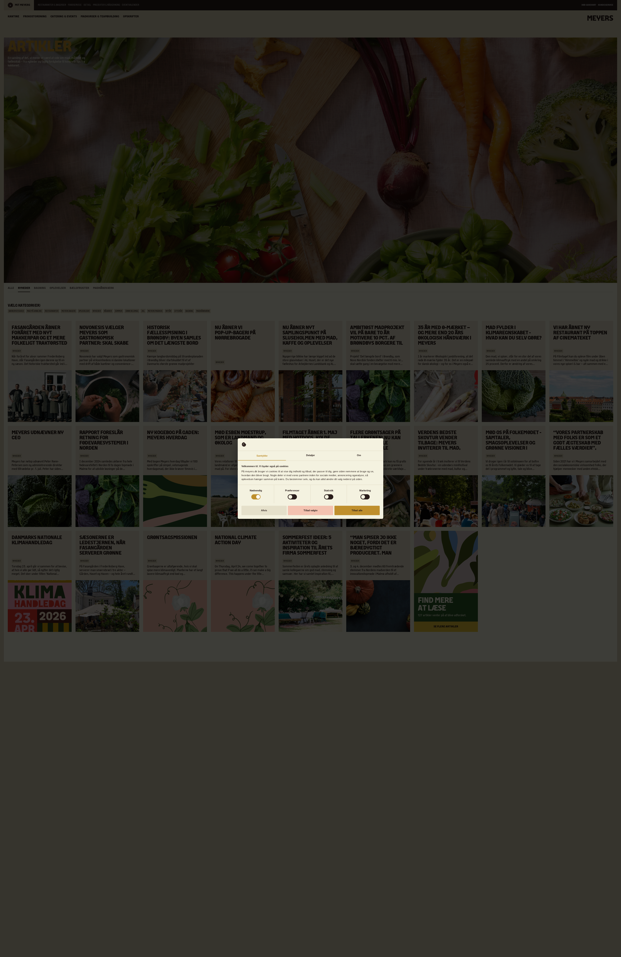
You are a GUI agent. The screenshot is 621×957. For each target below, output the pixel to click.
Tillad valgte (310, 510)
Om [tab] (359, 455)
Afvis (264, 510)
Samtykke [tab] (262, 455)
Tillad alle (357, 510)
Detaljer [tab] (310, 455)
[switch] (292, 496)
